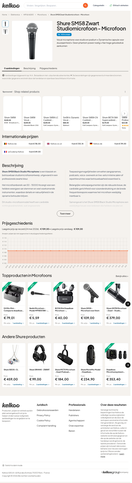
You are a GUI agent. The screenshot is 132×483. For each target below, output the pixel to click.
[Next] (127, 304)
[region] (65, 304)
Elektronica (15, 15)
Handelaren (74, 410)
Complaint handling (46, 425)
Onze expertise (76, 425)
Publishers (74, 415)
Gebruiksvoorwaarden (47, 410)
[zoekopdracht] (85, 5)
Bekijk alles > (122, 276)
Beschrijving (30, 68)
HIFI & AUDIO (28, 15)
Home (4, 15)
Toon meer (65, 213)
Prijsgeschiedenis (48, 68)
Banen (72, 430)
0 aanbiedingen (11, 68)
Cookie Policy (43, 420)
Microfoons (42, 15)
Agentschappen (77, 420)
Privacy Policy (43, 415)
